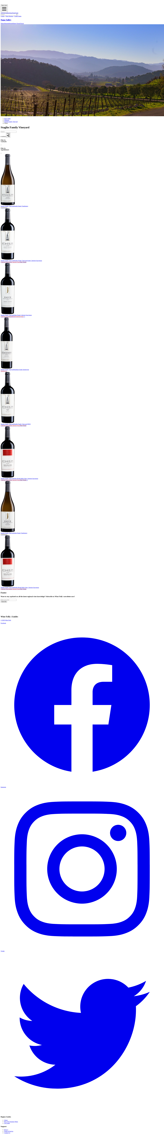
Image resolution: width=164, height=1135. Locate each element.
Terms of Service (8, 1131)
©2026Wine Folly (6, 620)
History (15, 23)
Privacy (6, 1129)
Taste (13, 13)
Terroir (18, 23)
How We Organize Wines (11, 1121)
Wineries (6, 23)
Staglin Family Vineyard (11, 121)
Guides (7, 13)
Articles (3, 13)
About (6, 1120)
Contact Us (7, 1133)
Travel (22, 23)
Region (11, 23)
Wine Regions (9, 16)
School (10, 13)
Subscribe (3, 601)
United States (17, 16)
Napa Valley (6, 20)
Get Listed (7, 1123)
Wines (2, 23)
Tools (16, 13)
